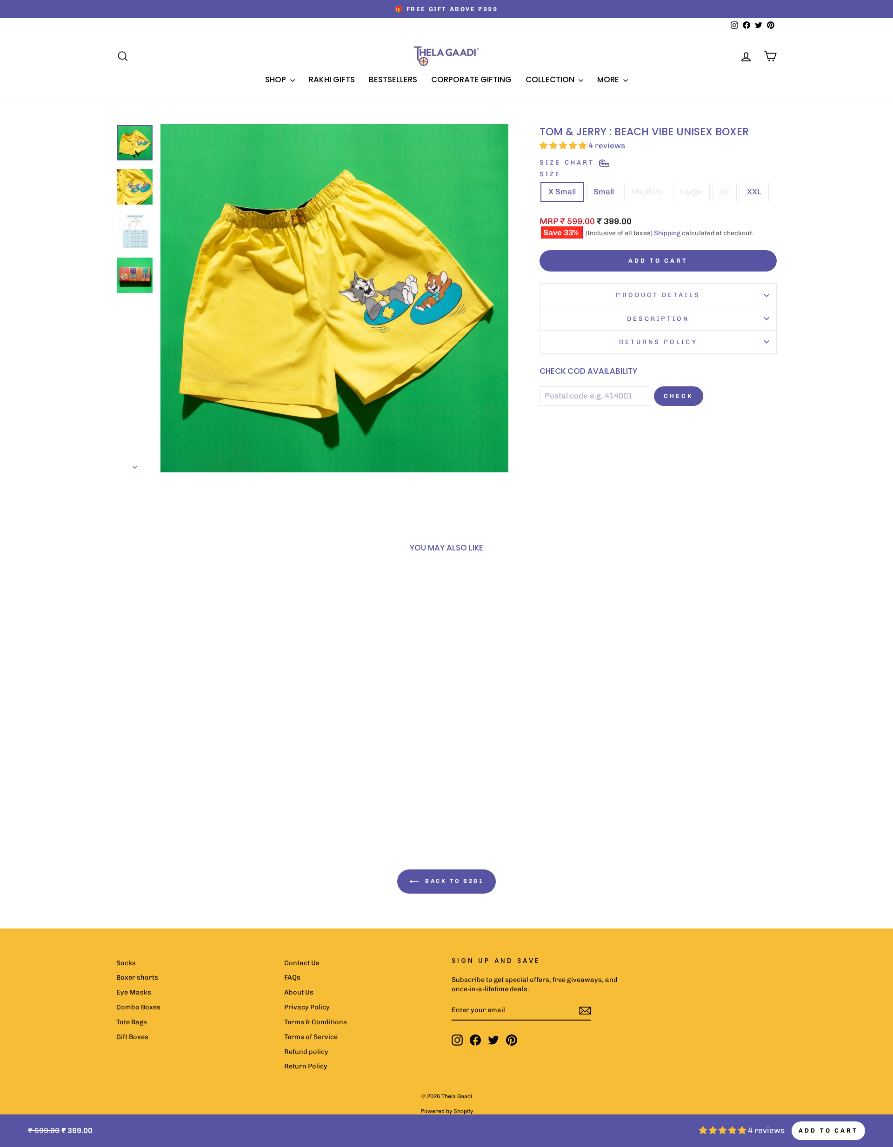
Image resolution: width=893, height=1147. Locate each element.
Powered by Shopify (446, 1111)
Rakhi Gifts (332, 79)
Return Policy (305, 1066)
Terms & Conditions (315, 1022)
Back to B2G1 (453, 881)
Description (658, 318)
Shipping (667, 233)
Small (603, 191)
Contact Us (302, 963)
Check (678, 395)
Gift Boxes (132, 1037)
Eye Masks (133, 992)
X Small (562, 191)
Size (550, 174)
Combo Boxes (138, 1007)
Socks (126, 963)
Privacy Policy (307, 1007)
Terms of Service (311, 1037)
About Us (298, 992)
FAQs (292, 977)
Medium (647, 191)
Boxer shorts (137, 977)
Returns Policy (658, 341)
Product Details (658, 294)
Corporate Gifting (471, 79)
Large (691, 191)
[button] (176, 758)
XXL (754, 191)
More (609, 79)
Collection (551, 79)
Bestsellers (393, 79)
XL (724, 191)
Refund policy (306, 1052)
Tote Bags (131, 1022)
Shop (276, 79)
